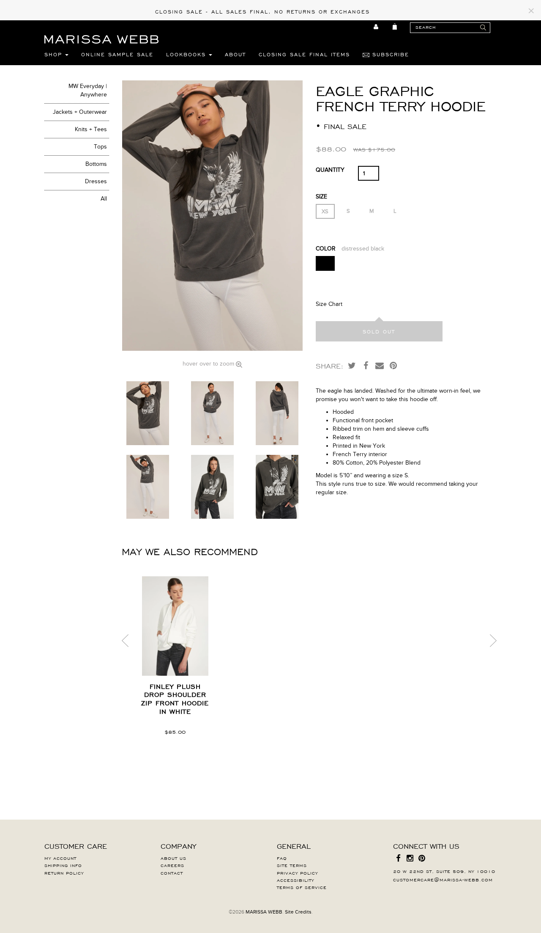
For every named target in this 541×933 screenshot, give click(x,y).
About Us (173, 857)
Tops (100, 146)
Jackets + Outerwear (80, 112)
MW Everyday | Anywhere (87, 90)
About (235, 54)
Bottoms (96, 164)
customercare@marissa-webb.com (443, 879)
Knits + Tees (91, 129)
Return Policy (64, 872)
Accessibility (295, 879)
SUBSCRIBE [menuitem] (389, 54)
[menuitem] (376, 26)
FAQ (282, 857)
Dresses (96, 181)
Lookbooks (187, 54)
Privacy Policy (297, 872)
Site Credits (298, 912)
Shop (54, 54)
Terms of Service (302, 886)
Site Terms (292, 864)
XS (325, 211)
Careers (172, 864)
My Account (60, 857)
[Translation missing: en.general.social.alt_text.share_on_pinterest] (393, 365)
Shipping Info (63, 864)
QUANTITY (330, 169)
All (104, 198)
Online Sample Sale (117, 54)
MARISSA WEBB (264, 912)
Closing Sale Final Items (304, 54)
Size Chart (329, 304)
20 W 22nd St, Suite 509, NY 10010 (444, 870)
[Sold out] (379, 331)
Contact (172, 872)
